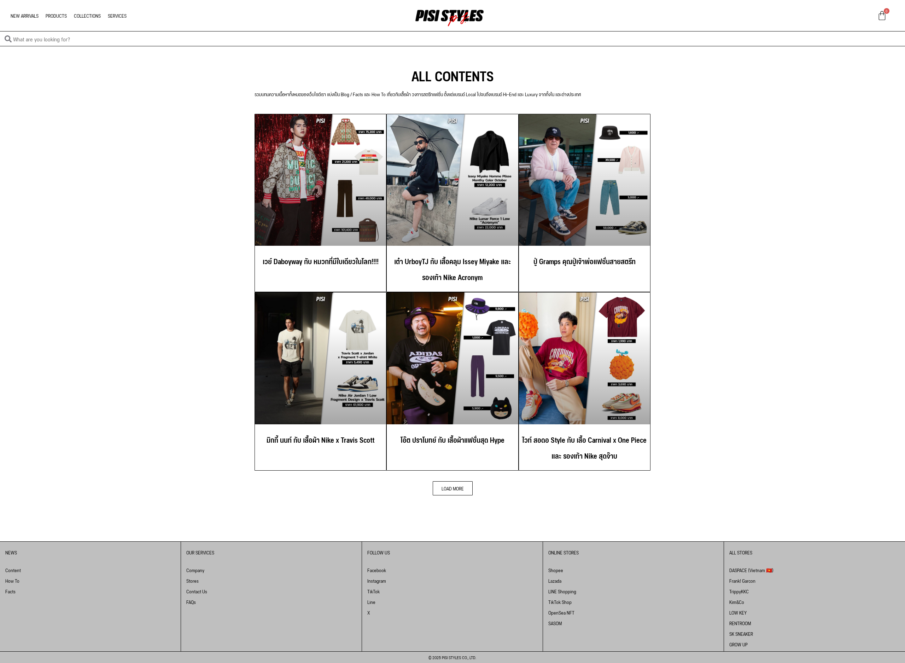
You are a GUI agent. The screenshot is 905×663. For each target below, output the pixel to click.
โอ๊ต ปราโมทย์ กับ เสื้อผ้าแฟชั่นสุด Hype (452, 439)
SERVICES (117, 15)
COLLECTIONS (87, 15)
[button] (453, 488)
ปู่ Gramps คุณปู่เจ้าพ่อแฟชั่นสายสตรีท (584, 261)
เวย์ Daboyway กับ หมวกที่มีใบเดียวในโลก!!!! (321, 261)
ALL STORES (740, 552)
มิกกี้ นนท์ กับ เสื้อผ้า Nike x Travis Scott (320, 439)
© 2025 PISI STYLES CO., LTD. (452, 657)
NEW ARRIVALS (25, 15)
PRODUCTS (56, 15)
